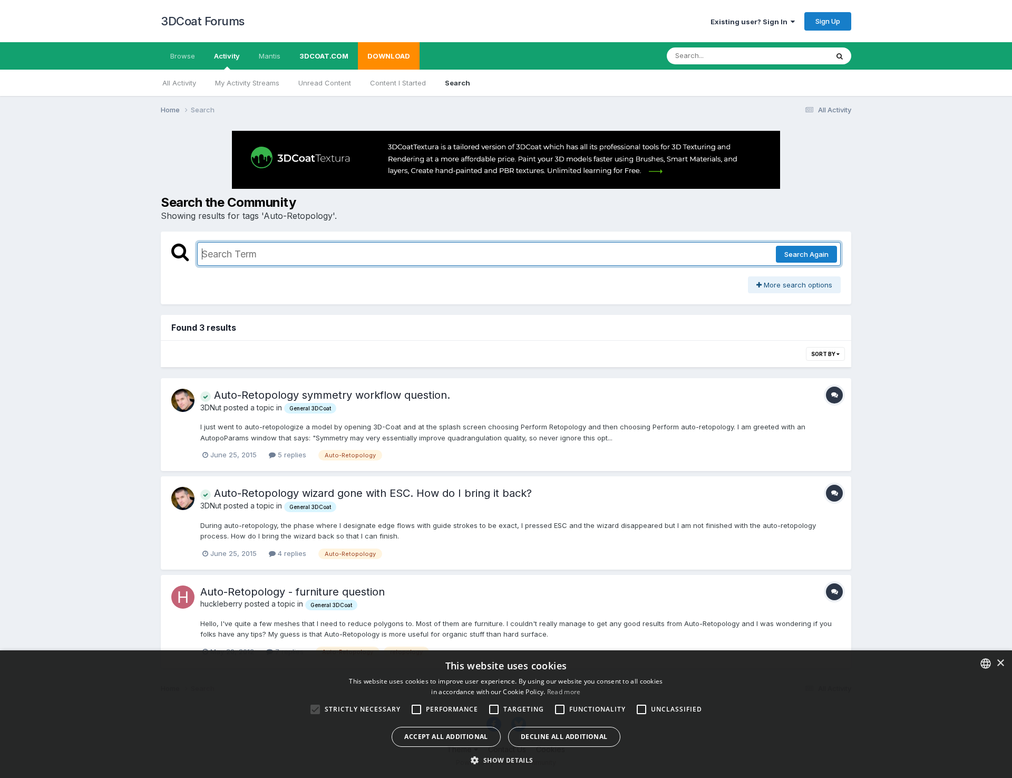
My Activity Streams (247, 83)
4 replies (291, 553)
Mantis (269, 56)
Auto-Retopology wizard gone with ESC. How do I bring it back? (371, 493)
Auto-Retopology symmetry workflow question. (330, 395)
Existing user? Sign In (751, 21)
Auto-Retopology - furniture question (292, 591)
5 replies (291, 454)
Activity (227, 56)
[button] (506, 760)
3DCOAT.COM (323, 56)
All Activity (179, 83)
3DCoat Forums (203, 21)
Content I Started (398, 83)
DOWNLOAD (388, 56)
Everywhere (795, 56)
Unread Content (324, 83)
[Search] (839, 55)
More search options (797, 285)
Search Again (806, 254)
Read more (564, 691)
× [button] (1000, 663)
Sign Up (827, 21)
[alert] (506, 714)
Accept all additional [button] (446, 736)
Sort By (823, 354)
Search (457, 83)
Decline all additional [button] (564, 736)
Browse (182, 56)
